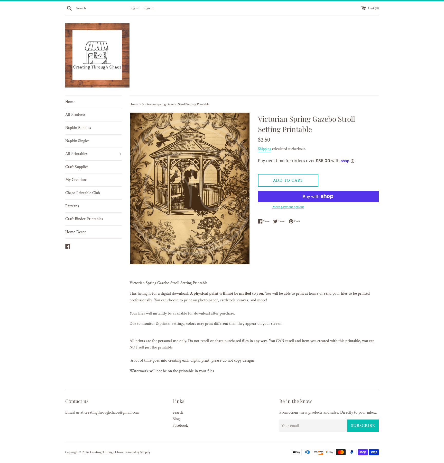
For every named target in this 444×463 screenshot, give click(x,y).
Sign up (149, 8)
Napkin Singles (77, 141)
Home (70, 101)
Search (177, 412)
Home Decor (75, 232)
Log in (134, 8)
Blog (176, 419)
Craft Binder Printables (84, 219)
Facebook (180, 425)
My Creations (76, 179)
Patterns (72, 206)
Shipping (264, 148)
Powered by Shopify (137, 452)
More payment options (288, 207)
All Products (75, 114)
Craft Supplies (76, 167)
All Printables (93, 153)
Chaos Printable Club (82, 193)
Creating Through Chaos (106, 452)
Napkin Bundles (78, 127)
